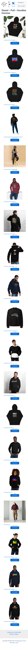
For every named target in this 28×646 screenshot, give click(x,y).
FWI (9, 4)
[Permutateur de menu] (23, 2)
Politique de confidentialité (14, 632)
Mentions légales (14, 634)
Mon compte (21, 6)
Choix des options (14, 43)
